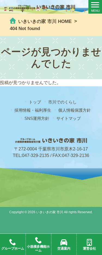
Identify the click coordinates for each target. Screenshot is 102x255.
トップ (35, 102)
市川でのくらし (62, 102)
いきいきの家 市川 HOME (44, 21)
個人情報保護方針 (74, 110)
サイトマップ (68, 118)
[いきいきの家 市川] (44, 6)
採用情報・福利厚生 (32, 110)
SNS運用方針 (36, 118)
